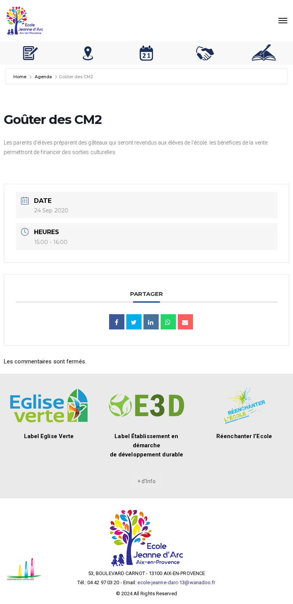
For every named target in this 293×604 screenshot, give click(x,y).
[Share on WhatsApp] (168, 321)
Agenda (43, 76)
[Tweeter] (134, 321)
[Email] (185, 321)
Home (20, 76)
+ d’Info (146, 481)
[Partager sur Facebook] (116, 321)
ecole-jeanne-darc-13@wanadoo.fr (176, 582)
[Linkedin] (151, 321)
